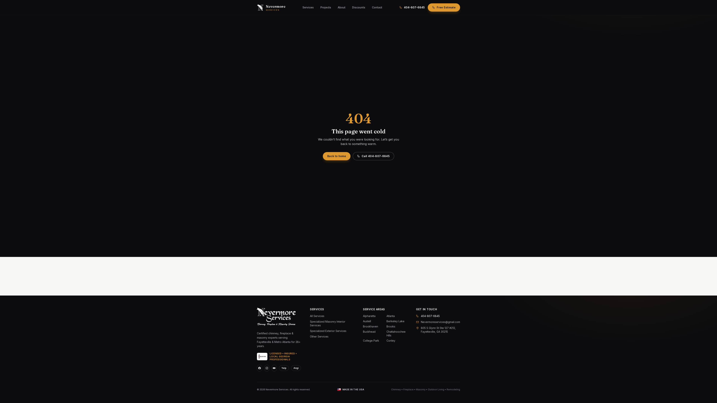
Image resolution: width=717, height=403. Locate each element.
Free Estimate (446, 7)
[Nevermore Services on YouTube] (274, 368)
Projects (325, 7)
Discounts (358, 7)
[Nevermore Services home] (276, 317)
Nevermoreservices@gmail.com (440, 322)
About (341, 7)
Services (308, 7)
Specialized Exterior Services (328, 330)
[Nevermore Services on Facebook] (259, 368)
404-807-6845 (414, 7)
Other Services (319, 336)
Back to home (336, 156)
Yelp (283, 368)
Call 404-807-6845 (376, 156)
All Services (317, 316)
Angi (296, 368)
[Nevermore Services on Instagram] (266, 368)
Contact (377, 7)
